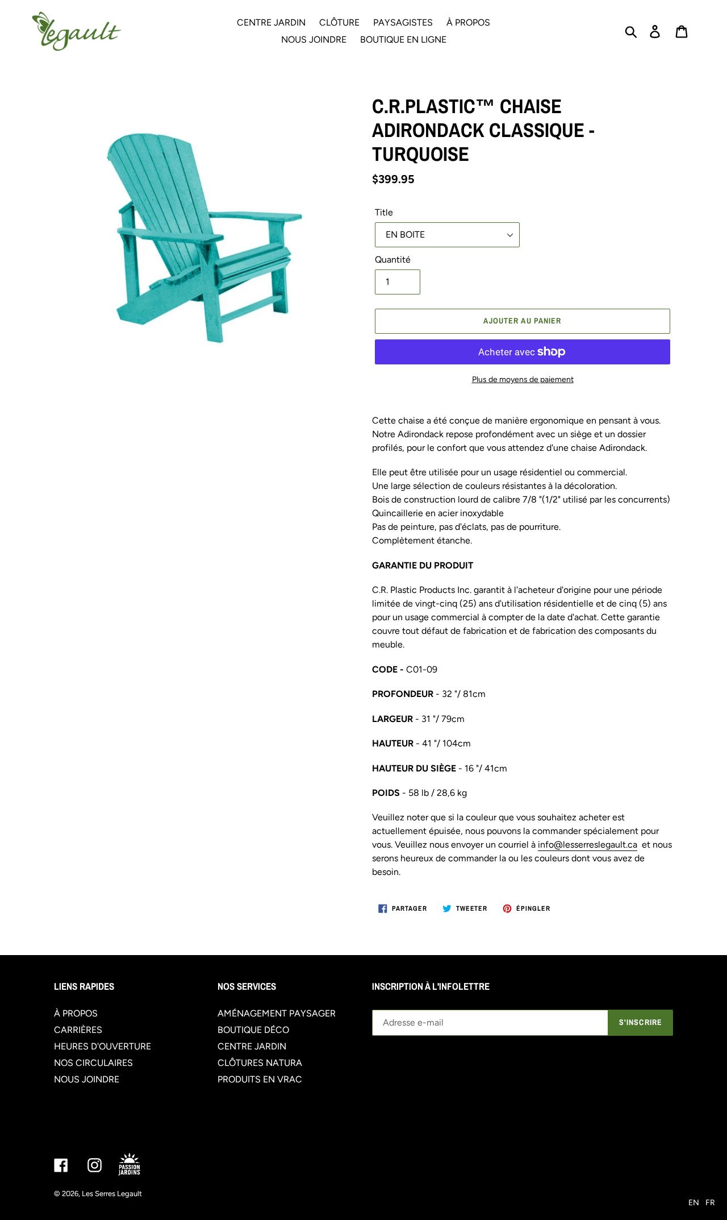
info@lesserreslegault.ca (587, 844)
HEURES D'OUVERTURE (102, 1046)
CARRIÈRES (78, 1029)
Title (384, 212)
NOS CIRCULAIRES (93, 1062)
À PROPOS (76, 1013)
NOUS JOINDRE (86, 1079)
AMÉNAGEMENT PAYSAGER (277, 1013)
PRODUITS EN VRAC (260, 1079)
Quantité (393, 259)
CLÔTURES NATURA (260, 1062)
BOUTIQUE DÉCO (253, 1029)
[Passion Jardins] (139, 1165)
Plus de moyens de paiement (523, 379)
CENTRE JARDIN (252, 1046)
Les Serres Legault (112, 1193)
